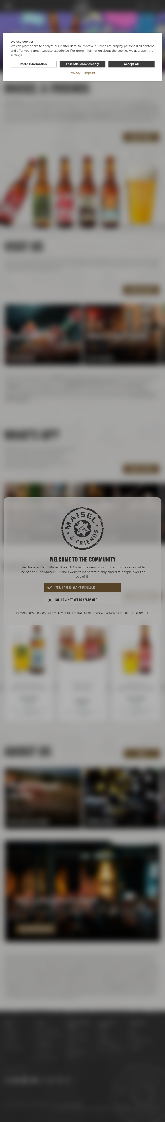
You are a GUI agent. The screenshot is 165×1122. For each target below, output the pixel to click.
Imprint (89, 73)
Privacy (75, 73)
